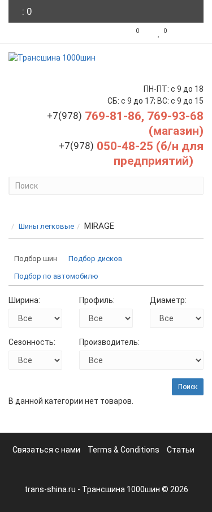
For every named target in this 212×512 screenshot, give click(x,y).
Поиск (187, 387)
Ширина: (24, 300)
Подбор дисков (95, 258)
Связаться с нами (46, 449)
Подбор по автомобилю (56, 276)
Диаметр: (168, 300)
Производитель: (109, 342)
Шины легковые (46, 226)
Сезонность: (31, 342)
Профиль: (97, 300)
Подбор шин (35, 258)
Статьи (180, 449)
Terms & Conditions (123, 449)
